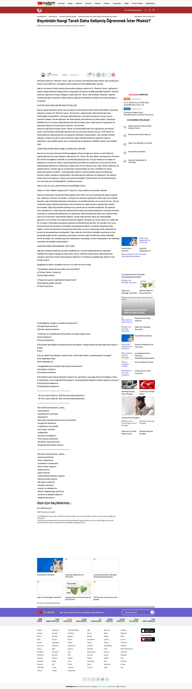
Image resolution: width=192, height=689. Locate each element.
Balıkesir (124, 633)
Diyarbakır (55, 642)
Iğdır (53, 649)
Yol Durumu (133, 620)
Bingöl (106, 636)
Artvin (89, 633)
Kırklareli (40, 655)
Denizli (39, 642)
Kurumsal (61, 3)
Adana (39, 630)
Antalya (55, 633)
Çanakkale (91, 639)
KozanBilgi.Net (41, 16)
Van (122, 667)
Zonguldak (71, 670)
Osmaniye (90, 661)
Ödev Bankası (53, 16)
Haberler (79, 3)
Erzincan (124, 642)
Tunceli (89, 667)
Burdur (54, 639)
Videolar (98, 3)
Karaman (55, 652)
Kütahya (124, 655)
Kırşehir (55, 655)
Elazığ (106, 642)
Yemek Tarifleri (137, 3)
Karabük (40, 652)
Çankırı (106, 639)
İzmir (105, 649)
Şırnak (123, 664)
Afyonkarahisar (73, 630)
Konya (106, 655)
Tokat (54, 667)
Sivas (89, 664)
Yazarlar (107, 3)
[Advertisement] (22, 49)
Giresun (90, 646)
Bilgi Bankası (150, 3)
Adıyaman (55, 630)
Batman (55, 636)
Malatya (40, 658)
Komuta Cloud (103, 686)
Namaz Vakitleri (52, 620)
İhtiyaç (70, 3)
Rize (105, 661)
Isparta (70, 649)
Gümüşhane (108, 646)
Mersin (89, 658)
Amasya (123, 630)
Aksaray (107, 630)
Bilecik (89, 636)
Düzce (70, 642)
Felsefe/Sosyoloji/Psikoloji (68, 16)
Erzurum (40, 646)
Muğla (106, 658)
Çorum (123, 639)
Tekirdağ (40, 667)
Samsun (40, 664)
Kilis (69, 655)
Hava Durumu (81, 620)
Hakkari (123, 646)
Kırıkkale (124, 652)
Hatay (39, 649)
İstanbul (90, 649)
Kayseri (106, 652)
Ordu (69, 661)
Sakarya (124, 661)
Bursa (70, 639)
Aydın (106, 633)
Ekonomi (88, 3)
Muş (122, 658)
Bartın (39, 636)
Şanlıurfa (107, 664)
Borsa (39, 620)
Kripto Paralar (149, 620)
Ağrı (88, 630)
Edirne (89, 642)
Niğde (54, 661)
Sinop (70, 664)
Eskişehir (55, 646)
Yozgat (54, 670)
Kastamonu (91, 652)
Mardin (70, 658)
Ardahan (71, 633)
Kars (69, 652)
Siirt (53, 664)
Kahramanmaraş (127, 649)
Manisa (54, 658)
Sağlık (126, 3)
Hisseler (109, 620)
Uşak (106, 667)
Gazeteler (68, 620)
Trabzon (71, 667)
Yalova (39, 670)
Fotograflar (117, 3)
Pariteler (121, 620)
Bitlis (122, 636)
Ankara (39, 633)
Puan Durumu (96, 620)
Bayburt (71, 636)
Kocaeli (90, 655)
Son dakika (133, 10)
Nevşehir (40, 661)
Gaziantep (71, 646)
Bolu (38, 639)
